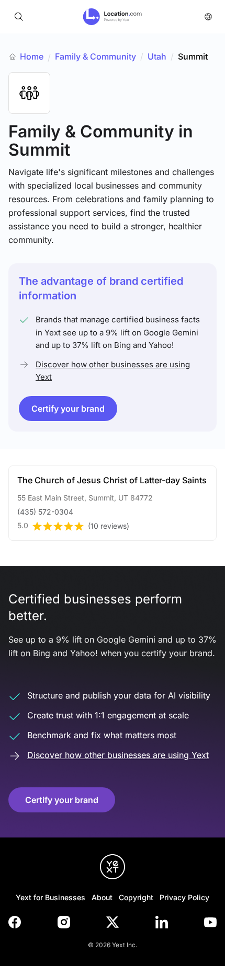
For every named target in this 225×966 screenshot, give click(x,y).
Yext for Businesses (50, 897)
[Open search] (18, 16)
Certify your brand (68, 408)
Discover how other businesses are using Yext (113, 370)
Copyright (136, 897)
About (102, 897)
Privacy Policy (184, 897)
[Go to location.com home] (112, 16)
